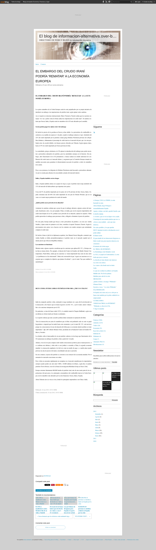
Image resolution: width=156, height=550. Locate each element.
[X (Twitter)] (106, 2)
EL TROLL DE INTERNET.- (102, 249)
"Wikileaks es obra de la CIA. (101, 306)
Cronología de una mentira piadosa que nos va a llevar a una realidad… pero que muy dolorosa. (106, 222)
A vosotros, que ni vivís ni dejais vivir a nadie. (106, 216)
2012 (94, 411)
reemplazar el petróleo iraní (65, 238)
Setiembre (98, 414)
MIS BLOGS (97, 279)
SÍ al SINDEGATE (99, 290)
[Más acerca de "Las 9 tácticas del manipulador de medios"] (97, 376)
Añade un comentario (50, 527)
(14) (99, 331)
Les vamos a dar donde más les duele (103, 265)
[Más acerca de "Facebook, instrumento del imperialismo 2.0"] (97, 385)
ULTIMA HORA (98, 300)
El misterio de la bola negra (101, 246)
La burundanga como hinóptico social (104, 252)
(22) (97, 328)
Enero (97, 436)
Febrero (97, 433)
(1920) (97, 320)
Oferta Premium (108, 539)
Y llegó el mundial (98, 309)
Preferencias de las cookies (133, 539)
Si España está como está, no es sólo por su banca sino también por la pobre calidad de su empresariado (106, 295)
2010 (94, 441)
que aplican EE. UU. (77, 248)
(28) (96, 325)
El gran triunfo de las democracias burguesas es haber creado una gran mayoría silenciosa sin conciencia (106, 241)
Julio (96, 419)
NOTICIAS (47, 476)
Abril (96, 428)
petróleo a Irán (51, 302)
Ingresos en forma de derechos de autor (94, 539)
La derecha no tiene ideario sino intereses (105, 260)
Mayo (96, 425)
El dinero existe (97, 235)
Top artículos (63, 539)
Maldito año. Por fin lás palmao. (102, 273)
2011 (94, 438)
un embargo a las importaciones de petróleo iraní (55, 112)
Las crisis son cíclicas (99, 263)
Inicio (37, 64)
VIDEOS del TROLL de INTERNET (104, 303)
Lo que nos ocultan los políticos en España (105, 271)
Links (95, 268)
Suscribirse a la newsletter (43, 490)
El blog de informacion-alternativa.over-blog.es (78, 36)
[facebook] (103, 2)
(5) (99, 342)
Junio (96, 422)
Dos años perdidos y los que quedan (103, 227)
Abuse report (76, 539)
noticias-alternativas (27, 539)
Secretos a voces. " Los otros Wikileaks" (104, 287)
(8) (96, 333)
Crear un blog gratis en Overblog (51, 539)
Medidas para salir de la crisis (101, 276)
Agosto (97, 417)
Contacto (43, 64)
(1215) (98, 323)
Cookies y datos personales (119, 539)
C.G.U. (82, 539)
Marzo (97, 430)
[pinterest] (109, 2)
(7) (96, 339)
